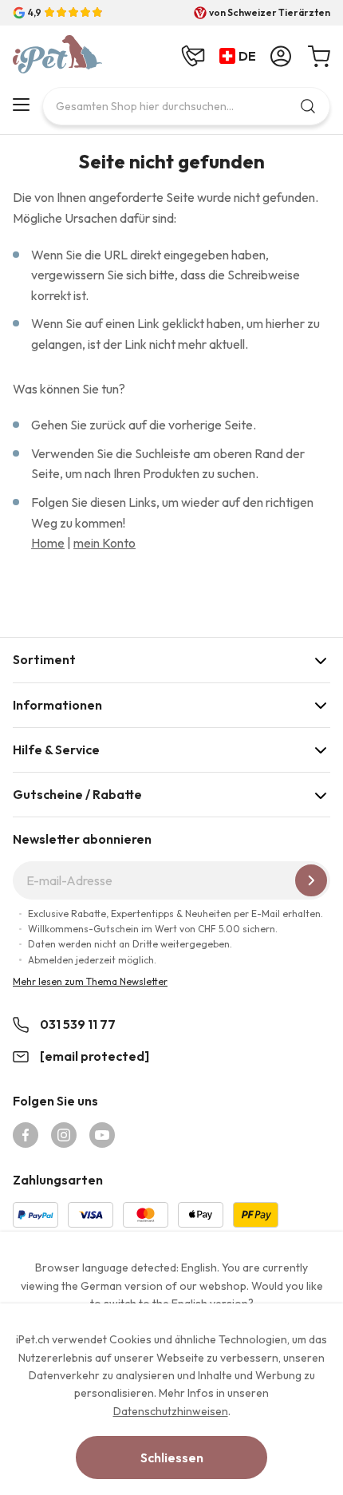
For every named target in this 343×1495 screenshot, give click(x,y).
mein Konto (104, 543)
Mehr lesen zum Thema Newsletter (90, 981)
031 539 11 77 (78, 1024)
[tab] (171, 660)
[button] (240, 56)
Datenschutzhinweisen (170, 1411)
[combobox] (186, 106)
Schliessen (171, 1457)
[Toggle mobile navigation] (21, 104)
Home (48, 543)
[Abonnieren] (311, 880)
